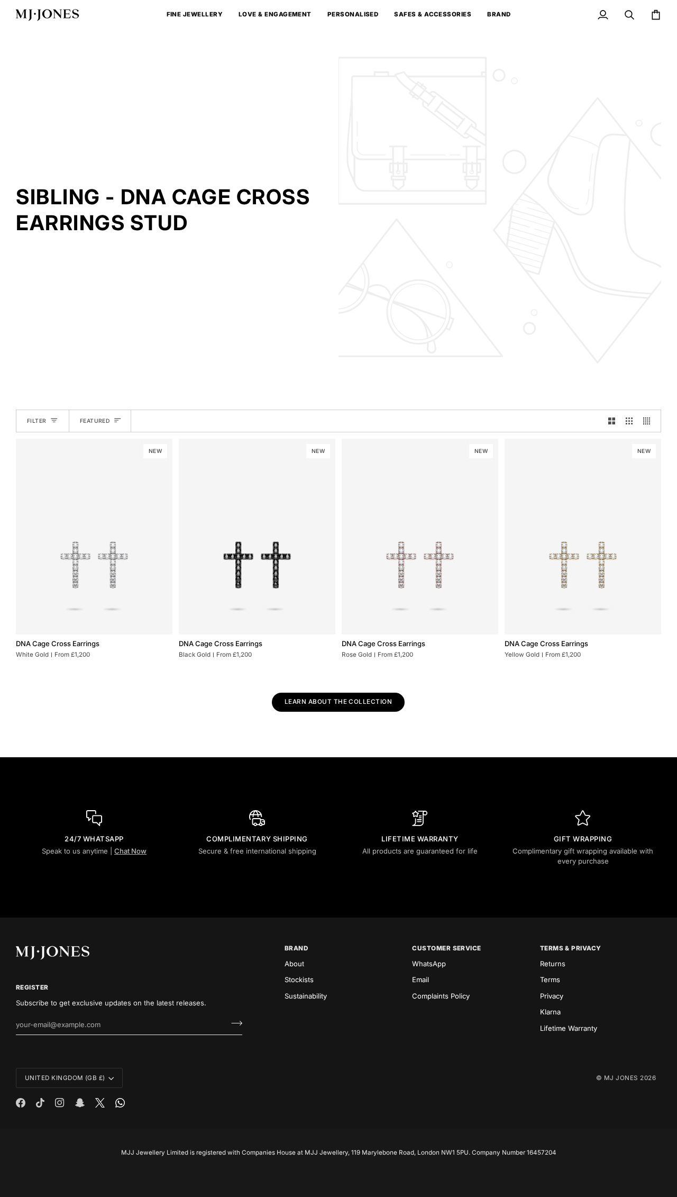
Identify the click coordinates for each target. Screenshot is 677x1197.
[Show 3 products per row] (629, 421)
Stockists (299, 979)
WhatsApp (429, 963)
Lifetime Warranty (568, 1028)
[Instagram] (60, 1103)
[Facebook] (20, 1103)
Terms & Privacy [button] (570, 948)
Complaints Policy (441, 996)
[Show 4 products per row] (649, 421)
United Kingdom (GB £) (65, 1078)
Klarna (550, 1012)
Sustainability (306, 996)
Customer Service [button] (446, 948)
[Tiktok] (40, 1103)
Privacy (551, 996)
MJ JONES (621, 1078)
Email (420, 979)
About (294, 963)
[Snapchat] (80, 1103)
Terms (550, 979)
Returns (552, 963)
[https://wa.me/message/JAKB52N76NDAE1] (120, 1103)
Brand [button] (296, 948)
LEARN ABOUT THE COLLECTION (338, 701)
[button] (195, 15)
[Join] (233, 1023)
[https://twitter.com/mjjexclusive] (100, 1103)
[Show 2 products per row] (611, 421)
